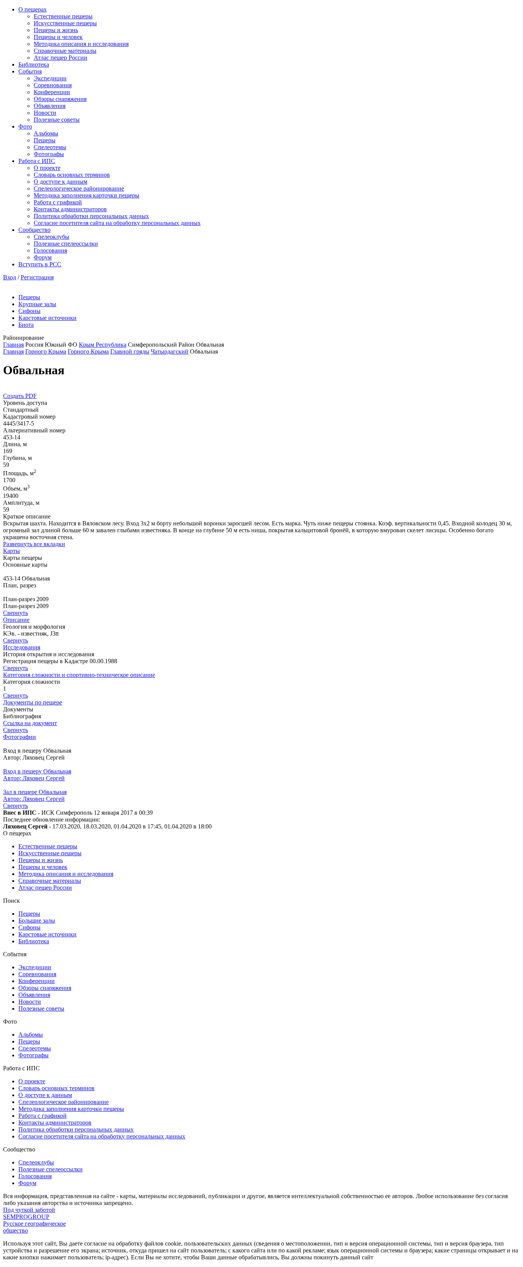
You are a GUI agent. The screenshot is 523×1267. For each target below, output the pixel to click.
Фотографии (19, 737)
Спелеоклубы (51, 236)
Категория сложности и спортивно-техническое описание (79, 675)
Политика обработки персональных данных (91, 216)
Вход (9, 277)
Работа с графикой (58, 202)
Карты (11, 551)
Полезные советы (57, 119)
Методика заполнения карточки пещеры (86, 195)
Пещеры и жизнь (56, 30)
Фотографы (49, 154)
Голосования (50, 250)
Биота (26, 324)
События (30, 71)
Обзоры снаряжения (60, 99)
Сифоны (29, 311)
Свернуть (15, 613)
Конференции (52, 92)
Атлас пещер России (60, 57)
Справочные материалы (65, 50)
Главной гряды (129, 351)
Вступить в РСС (39, 264)
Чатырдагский (169, 351)
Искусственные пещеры (65, 23)
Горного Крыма (45, 351)
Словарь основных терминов (72, 174)
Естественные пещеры (63, 16)
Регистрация (37, 277)
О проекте (47, 168)
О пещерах (32, 9)
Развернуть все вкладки (34, 544)
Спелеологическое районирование (79, 188)
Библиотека (33, 64)
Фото (25, 126)
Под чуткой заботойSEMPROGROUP (29, 1213)
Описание (16, 619)
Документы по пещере (32, 702)
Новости (45, 112)
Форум (43, 257)
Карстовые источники (47, 318)
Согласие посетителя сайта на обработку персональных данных (117, 223)
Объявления (49, 106)
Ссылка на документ (30, 723)
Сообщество (34, 230)
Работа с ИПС (36, 161)
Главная (13, 344)
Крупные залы (37, 304)
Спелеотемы (50, 147)
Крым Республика (102, 344)
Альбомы (46, 133)
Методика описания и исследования (81, 44)
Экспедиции (50, 78)
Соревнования (53, 85)
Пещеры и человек (58, 37)
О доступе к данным (60, 181)
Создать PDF (20, 396)
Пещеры (45, 140)
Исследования (21, 647)
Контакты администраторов (70, 209)
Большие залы (36, 920)
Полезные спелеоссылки (66, 243)
